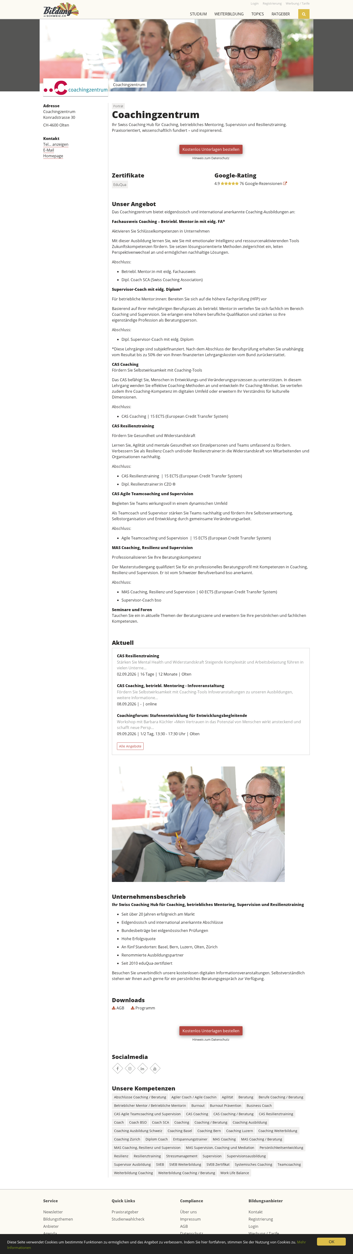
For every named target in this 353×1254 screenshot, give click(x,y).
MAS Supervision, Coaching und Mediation (220, 1147)
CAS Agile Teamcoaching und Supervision (147, 1114)
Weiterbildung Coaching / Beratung (186, 1173)
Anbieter (51, 1226)
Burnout (198, 1105)
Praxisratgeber (125, 1212)
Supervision (212, 1156)
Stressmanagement (181, 1156)
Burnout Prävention (225, 1105)
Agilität (227, 1097)
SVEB (160, 1164)
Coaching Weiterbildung (277, 1130)
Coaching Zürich (127, 1139)
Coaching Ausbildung (250, 1122)
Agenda (50, 1233)
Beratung (245, 1097)
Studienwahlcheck (128, 1219)
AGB (120, 1008)
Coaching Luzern (239, 1130)
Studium (198, 14)
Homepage (53, 155)
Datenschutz (191, 1233)
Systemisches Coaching (253, 1164)
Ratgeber (281, 14)
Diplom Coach (157, 1139)
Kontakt (256, 1212)
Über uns (188, 1212)
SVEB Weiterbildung (185, 1164)
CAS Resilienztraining (276, 1114)
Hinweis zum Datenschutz (210, 158)
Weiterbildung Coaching (133, 1173)
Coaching (181, 1122)
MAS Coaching (224, 1139)
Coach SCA (160, 1122)
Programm (144, 1008)
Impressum (190, 1219)
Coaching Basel (180, 1130)
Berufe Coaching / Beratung (281, 1097)
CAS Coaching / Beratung (233, 1114)
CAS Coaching (197, 1114)
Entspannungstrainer (190, 1139)
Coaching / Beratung (211, 1122)
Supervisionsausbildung (246, 1156)
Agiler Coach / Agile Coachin (194, 1097)
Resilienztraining (147, 1156)
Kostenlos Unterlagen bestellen (211, 149)
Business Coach (259, 1105)
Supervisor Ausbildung (132, 1164)
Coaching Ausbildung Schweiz (138, 1130)
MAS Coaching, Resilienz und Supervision (147, 1147)
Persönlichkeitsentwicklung (281, 1147)
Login (253, 1226)
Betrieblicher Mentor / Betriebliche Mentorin (150, 1105)
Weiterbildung (229, 14)
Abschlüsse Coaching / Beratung (140, 1097)
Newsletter (53, 1212)
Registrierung (261, 1219)
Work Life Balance (234, 1173)
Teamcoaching (289, 1164)
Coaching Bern (209, 1130)
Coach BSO (138, 1122)
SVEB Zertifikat (218, 1164)
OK (331, 1241)
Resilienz (121, 1156)
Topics (257, 14)
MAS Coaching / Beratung (261, 1139)
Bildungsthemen (58, 1219)
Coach (119, 1122)
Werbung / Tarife (264, 1233)
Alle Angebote (130, 746)
